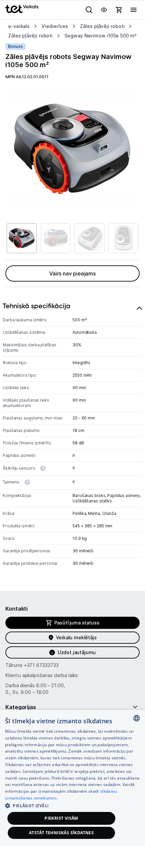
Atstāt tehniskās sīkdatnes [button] (61, 833)
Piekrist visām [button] (61, 818)
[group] (72, 149)
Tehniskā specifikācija (36, 306)
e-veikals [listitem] (19, 26)
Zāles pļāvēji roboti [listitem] (102, 26)
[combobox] (136, 718)
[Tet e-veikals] (21, 9)
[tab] (72, 436)
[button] (72, 805)
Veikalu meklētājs (76, 637)
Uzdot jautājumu (77, 652)
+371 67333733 (41, 665)
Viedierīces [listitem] (54, 26)
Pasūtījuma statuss (76, 622)
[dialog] (72, 778)
